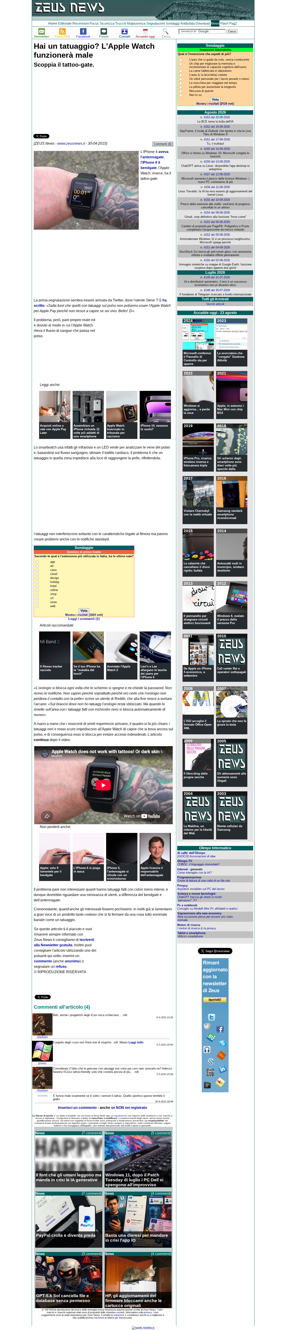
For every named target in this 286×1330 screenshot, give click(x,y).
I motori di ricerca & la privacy (196, 928)
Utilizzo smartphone (190, 936)
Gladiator (42, 1037)
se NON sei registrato (129, 1108)
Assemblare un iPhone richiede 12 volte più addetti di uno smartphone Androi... (86, 433)
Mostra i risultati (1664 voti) (84, 614)
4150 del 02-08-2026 (217, 260)
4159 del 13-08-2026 (217, 161)
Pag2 (233, 23)
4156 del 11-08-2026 (217, 187)
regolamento (120, 1115)
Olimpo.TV (184, 861)
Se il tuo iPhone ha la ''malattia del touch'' (87, 670)
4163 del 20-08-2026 (217, 117)
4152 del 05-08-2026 (217, 234)
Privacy (182, 885)
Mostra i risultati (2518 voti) (215, 103)
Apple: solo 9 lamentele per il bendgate (50, 871)
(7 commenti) (92, 1133)
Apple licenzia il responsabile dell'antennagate (152, 871)
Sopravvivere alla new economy (199, 913)
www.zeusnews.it (71, 143)
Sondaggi (172, 23)
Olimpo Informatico (215, 848)
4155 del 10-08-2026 (217, 199)
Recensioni (80, 23)
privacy (148, 1312)
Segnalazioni (155, 23)
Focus (94, 23)
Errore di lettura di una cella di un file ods (203, 880)
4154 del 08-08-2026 (217, 212)
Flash (224, 23)
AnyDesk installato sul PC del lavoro (201, 889)
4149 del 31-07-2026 (217, 277)
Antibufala (187, 23)
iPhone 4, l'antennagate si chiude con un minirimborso (118, 873)
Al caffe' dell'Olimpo (191, 853)
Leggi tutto (135, 1042)
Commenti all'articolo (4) (62, 1007)
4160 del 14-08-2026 (217, 148)
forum (101, 1317)
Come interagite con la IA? (194, 872)
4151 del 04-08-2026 (217, 247)
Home (52, 23)
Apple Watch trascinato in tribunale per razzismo (116, 431)
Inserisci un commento (77, 1108)
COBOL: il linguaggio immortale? (198, 864)
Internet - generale (189, 869)
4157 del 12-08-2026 (217, 174)
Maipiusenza (136, 23)
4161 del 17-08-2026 (217, 139)
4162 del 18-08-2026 (217, 126)
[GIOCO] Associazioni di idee (196, 856)
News (215, 23)
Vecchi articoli (215, 304)
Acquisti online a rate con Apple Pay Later (53, 429)
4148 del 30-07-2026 (217, 290)
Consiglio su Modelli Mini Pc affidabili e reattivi (207, 908)
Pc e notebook (187, 905)
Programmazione (189, 877)
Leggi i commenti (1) (84, 619)
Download (203, 23)
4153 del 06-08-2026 (217, 222)
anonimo (72, 961)
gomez (42, 1063)
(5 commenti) (161, 1133)
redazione (119, 1315)
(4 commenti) (161, 1193)
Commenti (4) (162, 144)
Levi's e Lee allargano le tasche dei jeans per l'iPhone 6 (154, 672)
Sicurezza (107, 23)
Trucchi (120, 23)
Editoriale (65, 23)
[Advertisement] (66, 101)
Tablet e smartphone (191, 933)
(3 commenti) (92, 1254)
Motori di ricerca (188, 925)
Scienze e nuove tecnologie (196, 893)
